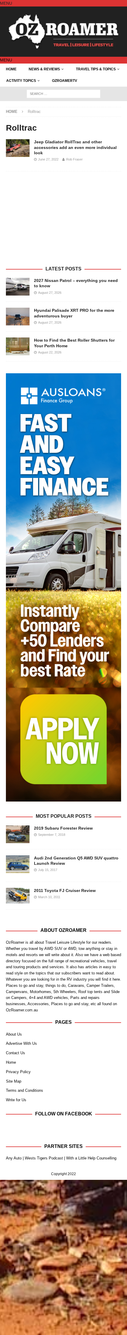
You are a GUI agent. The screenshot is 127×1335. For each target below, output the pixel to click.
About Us (14, 1034)
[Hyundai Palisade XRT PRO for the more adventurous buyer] (18, 316)
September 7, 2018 (51, 834)
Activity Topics (21, 81)
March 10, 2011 (49, 897)
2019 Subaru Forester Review (63, 828)
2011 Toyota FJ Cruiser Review (65, 890)
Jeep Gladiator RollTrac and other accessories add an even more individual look (75, 147)
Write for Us (16, 1100)
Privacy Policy (18, 1072)
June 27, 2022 (48, 159)
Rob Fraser (74, 159)
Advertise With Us (21, 1043)
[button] (6, 3)
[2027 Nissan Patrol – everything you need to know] (18, 287)
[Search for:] (63, 93)
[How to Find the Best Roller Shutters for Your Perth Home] (18, 346)
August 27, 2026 (49, 292)
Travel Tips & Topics (96, 69)
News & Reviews (44, 69)
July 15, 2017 (47, 870)
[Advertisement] (63, 221)
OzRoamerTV (64, 81)
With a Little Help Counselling (91, 1158)
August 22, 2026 (49, 352)
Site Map (13, 1081)
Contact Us (15, 1053)
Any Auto (14, 1158)
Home (11, 69)
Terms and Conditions (24, 1090)
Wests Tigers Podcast (44, 1158)
